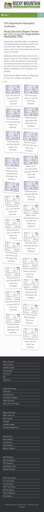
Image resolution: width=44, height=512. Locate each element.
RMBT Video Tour (8, 415)
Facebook (6, 421)
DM (5, 81)
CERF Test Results (9, 487)
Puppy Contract (8, 365)
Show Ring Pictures (9, 466)
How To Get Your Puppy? (11, 403)
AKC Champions (8, 457)
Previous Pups (7, 436)
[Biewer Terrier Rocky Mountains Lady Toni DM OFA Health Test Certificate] (12, 223)
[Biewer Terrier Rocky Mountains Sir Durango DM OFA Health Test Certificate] (12, 295)
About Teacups (8, 418)
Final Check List (8, 394)
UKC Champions (8, 463)
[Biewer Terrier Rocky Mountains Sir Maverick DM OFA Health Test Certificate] (30, 262)
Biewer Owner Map (9, 412)
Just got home (7, 442)
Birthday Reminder (9, 469)
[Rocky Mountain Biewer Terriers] (22, 5)
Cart (4, 377)
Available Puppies (9, 367)
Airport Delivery (8, 439)
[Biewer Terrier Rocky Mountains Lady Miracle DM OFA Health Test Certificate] (12, 246)
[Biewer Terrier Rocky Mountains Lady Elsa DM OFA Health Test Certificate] (13, 135)
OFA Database (7, 496)
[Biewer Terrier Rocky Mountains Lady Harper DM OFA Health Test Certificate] (31, 111)
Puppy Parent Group (9, 388)
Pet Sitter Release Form (11, 427)
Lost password (7, 371)
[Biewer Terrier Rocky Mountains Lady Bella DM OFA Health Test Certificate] (30, 160)
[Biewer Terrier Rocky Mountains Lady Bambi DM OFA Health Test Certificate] (12, 162)
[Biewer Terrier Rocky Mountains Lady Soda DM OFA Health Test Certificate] (31, 237)
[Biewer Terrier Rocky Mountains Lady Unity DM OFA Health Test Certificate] (12, 200)
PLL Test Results (8, 481)
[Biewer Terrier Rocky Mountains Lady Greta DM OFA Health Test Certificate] (13, 113)
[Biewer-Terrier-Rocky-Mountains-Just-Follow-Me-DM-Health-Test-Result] (12, 186)
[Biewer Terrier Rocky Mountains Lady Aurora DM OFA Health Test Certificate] (13, 318)
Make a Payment (8, 361)
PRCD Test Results (9, 478)
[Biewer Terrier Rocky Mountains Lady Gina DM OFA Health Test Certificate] (30, 136)
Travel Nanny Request (10, 397)
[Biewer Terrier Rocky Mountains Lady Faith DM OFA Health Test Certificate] (12, 272)
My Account (7, 374)
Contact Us (6, 380)
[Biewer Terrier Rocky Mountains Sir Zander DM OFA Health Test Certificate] (12, 89)
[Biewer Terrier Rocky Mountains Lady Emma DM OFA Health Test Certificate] (31, 283)
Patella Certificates (9, 493)
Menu (6, 15)
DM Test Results (8, 490)
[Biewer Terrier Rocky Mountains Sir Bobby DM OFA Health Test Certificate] (30, 308)
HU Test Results (8, 484)
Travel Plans (7, 391)
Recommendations (9, 460)
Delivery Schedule (9, 448)
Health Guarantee (8, 400)
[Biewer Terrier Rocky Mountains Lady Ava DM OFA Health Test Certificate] (31, 185)
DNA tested (14, 34)
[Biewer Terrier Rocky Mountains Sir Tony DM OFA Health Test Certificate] (31, 209)
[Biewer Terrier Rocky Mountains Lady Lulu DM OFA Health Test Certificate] (31, 89)
